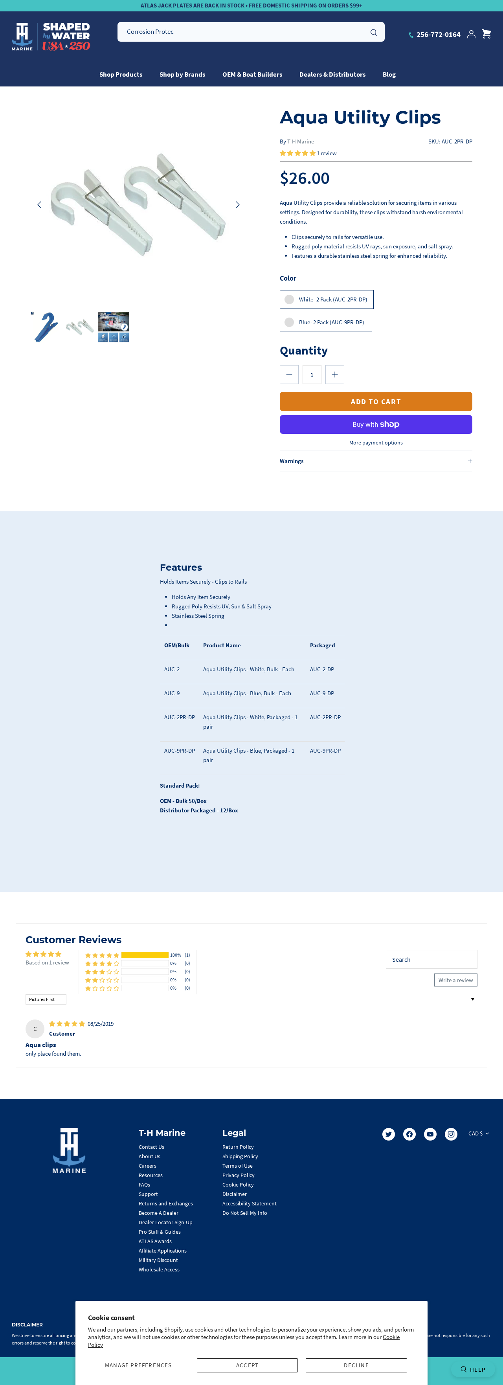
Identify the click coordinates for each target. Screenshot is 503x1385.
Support (148, 1194)
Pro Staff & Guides (160, 1231)
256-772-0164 (438, 34)
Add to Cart (376, 401)
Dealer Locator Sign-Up (166, 1222)
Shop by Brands (183, 74)
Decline (356, 1365)
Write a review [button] (456, 980)
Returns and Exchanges (166, 1203)
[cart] (486, 34)
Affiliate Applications (163, 1250)
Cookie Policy (238, 1184)
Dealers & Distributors (332, 74)
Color (288, 278)
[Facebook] (409, 1134)
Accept (247, 1365)
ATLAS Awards (155, 1241)
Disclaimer (234, 1194)
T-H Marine (300, 141)
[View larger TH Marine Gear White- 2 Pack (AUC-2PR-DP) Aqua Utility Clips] (138, 205)
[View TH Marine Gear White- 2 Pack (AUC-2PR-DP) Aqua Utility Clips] (79, 327)
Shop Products (121, 74)
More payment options (376, 442)
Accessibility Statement (249, 1203)
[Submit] (374, 31)
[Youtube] (430, 1134)
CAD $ (475, 1133)
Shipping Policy (240, 1156)
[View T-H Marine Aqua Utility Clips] (113, 327)
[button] (298, 153)
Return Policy (238, 1146)
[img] (67, 1023)
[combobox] (251, 32)
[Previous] (39, 204)
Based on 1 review (47, 962)
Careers (147, 1165)
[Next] (237, 204)
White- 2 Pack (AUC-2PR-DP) (333, 299)
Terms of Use (237, 1165)
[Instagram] (451, 1134)
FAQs (144, 1184)
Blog (389, 74)
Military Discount (158, 1260)
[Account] (471, 34)
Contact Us (151, 1146)
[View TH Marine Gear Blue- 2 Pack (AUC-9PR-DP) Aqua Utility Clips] (46, 327)
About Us (149, 1156)
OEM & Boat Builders (252, 74)
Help (478, 1369)
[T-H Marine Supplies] (51, 37)
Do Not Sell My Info (244, 1212)
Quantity (304, 350)
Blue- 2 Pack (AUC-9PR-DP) (331, 322)
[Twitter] (388, 1134)
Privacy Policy (238, 1175)
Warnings (291, 461)
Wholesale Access (159, 1269)
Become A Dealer (158, 1212)
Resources (151, 1175)
